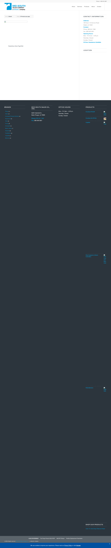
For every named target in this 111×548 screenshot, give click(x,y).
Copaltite (7, 135)
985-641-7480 (92, 29)
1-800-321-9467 (103, 1)
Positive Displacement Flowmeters (74, 538)
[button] (109, 544)
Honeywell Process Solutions (12, 116)
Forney (6, 123)
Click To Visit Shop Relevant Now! (95, 529)
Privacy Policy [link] (68, 545)
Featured (7, 130)
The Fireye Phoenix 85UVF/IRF (47, 538)
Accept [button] (78, 545)
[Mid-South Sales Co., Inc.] (15, 6)
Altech (6, 113)
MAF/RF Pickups (60, 538)
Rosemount (8, 118)
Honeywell (7, 126)
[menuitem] (73, 6)
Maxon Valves (8, 128)
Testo (6, 121)
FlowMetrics (8, 133)
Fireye (6, 111)
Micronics (7, 138)
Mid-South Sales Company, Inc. (22, 541)
